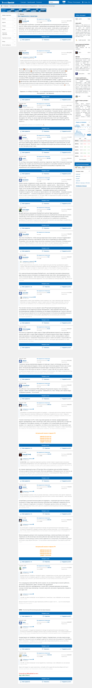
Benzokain (25, 180)
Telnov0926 (25, 234)
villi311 (24, 568)
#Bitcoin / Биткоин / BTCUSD (83, 183)
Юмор (3, 41)
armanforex (25, 385)
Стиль (85, 2)
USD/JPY (78, 178)
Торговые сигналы (6, 38)
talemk (24, 487)
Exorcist (24, 405)
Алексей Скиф (26, 454)
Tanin (24, 622)
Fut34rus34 (25, 21)
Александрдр (26, 329)
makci (24, 158)
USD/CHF (78, 180)
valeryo (24, 137)
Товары (4, 26)
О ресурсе (23, 2)
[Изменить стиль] (83, 2)
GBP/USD (78, 176)
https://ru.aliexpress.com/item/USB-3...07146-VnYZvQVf (37, 373)
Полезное (39, 2)
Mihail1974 (25, 53)
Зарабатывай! (31, 2)
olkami (24, 361)
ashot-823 (25, 293)
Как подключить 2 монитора (47, 6)
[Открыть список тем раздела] (15, 18)
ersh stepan (25, 209)
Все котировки (82, 159)
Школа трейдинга (6, 45)
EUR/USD (78, 174)
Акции (3, 29)
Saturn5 (24, 106)
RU (89, 2)
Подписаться (64, 22)
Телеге (27, 675)
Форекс (4, 18)
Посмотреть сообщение (35, 261)
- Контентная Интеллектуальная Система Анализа (34, 610)
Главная (6, 6)
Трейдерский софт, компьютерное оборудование (23, 6)
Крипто (4, 22)
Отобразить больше (81, 186)
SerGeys (24, 655)
